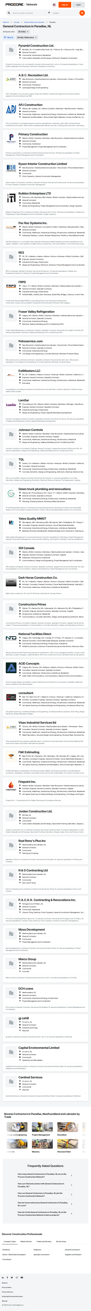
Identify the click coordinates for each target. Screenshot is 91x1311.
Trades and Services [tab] (43, 1241)
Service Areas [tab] (61, 1241)
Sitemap (4, 1301)
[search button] (82, 13)
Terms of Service (7, 1292)
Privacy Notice (6, 1287)
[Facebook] (7, 1277)
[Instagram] (17, 1278)
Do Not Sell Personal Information (12, 1296)
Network (31, 4)
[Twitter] (12, 1278)
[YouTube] (22, 1278)
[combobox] (65, 13)
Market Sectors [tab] (26, 1241)
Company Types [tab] (10, 1241)
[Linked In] (3, 1278)
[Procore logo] (14, 4)
